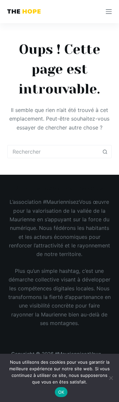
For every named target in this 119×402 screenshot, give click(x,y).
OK (61, 392)
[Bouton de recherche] (104, 151)
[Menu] (109, 12)
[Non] (110, 378)
